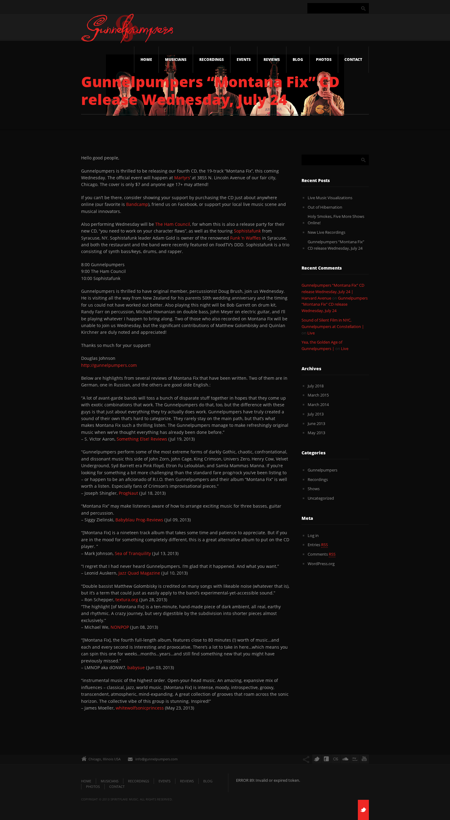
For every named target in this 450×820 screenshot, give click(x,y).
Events (244, 59)
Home (146, 59)
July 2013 (316, 414)
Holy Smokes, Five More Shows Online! (336, 220)
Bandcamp (137, 204)
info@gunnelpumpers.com (156, 759)
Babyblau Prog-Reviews (139, 520)
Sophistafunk (248, 231)
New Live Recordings (326, 232)
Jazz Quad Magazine (139, 573)
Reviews (272, 59)
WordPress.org (321, 563)
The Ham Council (172, 224)
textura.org (126, 599)
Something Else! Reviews (142, 439)
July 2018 (316, 386)
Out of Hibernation (325, 207)
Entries (318, 544)
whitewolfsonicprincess (140, 708)
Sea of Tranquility (133, 553)
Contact (353, 59)
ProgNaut (129, 493)
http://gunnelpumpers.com (109, 365)
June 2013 (316, 423)
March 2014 (318, 404)
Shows (314, 488)
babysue (136, 667)
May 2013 (316, 432)
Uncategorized (321, 498)
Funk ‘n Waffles (245, 238)
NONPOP (120, 627)
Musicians (175, 59)
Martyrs (182, 178)
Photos (324, 59)
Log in (313, 535)
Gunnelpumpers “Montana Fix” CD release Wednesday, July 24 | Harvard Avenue (333, 291)
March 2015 (318, 395)
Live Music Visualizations (330, 197)
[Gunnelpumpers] (127, 30)
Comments (322, 554)
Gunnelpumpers (322, 470)
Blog (298, 59)
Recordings (211, 59)
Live (311, 333)
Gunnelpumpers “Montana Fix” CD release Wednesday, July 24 (336, 245)
